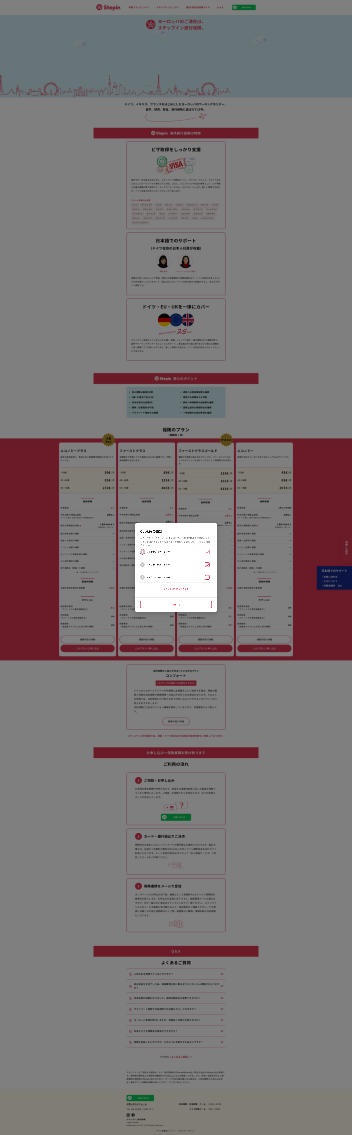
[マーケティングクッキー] (207, 577)
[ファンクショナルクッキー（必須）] (207, 552)
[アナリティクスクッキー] (207, 564)
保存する (176, 604)
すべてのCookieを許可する (176, 588)
